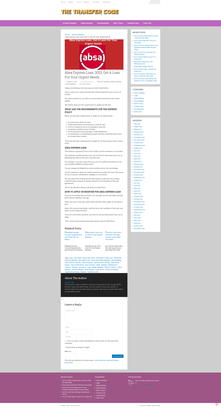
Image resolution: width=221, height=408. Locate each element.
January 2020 (138, 226)
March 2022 (138, 161)
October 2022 (138, 143)
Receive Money (77, 269)
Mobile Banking (87, 23)
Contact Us (71, 2)
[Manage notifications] (217, 404)
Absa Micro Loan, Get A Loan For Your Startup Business (93, 248)
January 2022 (138, 167)
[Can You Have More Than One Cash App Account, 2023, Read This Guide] (114, 237)
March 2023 (138, 129)
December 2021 (139, 169)
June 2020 (137, 218)
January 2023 (138, 134)
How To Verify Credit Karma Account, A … (147, 382)
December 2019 (139, 228)
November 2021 (139, 172)
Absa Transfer (90, 265)
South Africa (99, 269)
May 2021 (137, 188)
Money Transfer (110, 267)
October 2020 (138, 207)
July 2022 (137, 151)
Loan (89, 267)
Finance (75, 267)
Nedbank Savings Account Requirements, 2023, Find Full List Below (73, 248)
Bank (98, 265)
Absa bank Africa (89, 258)
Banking (104, 265)
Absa (71, 258)
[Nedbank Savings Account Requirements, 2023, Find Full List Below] (74, 237)
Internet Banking (70, 23)
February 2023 (138, 132)
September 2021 (139, 177)
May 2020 (137, 220)
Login (136, 95)
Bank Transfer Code (154, 405)
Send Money (89, 269)
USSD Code (147, 23)
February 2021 (138, 196)
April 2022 (137, 159)
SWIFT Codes (118, 23)
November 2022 (139, 140)
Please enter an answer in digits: (78, 347)
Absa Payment (87, 262)
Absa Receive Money (102, 262)
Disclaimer (87, 2)
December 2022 (139, 137)
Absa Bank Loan (84, 260)
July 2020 (137, 215)
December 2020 (139, 202)
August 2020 (138, 212)
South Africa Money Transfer (75, 272)
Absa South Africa (77, 265)
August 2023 (138, 126)
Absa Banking (116, 260)
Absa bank (77, 258)
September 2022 (139, 145)
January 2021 (138, 199)
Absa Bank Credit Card (104, 258)
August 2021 (138, 180)
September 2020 (139, 210)
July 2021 (137, 183)
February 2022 (138, 164)
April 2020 (137, 223)
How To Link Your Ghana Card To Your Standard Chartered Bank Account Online (146, 47)
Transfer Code (133, 23)
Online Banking (103, 23)
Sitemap (63, 2)
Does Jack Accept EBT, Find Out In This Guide (77, 385)
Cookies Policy (106, 2)
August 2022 (138, 148)
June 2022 (137, 153)
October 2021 (138, 175)
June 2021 (137, 185)
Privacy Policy (96, 2)
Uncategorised (139, 109)
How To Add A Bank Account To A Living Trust (77, 397)
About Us (78, 2)
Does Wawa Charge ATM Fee (143, 66)
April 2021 (137, 191)
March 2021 (137, 193)
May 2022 (137, 156)
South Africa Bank (111, 269)
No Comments (85, 84)
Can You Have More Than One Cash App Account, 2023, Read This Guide (114, 248)
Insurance (82, 267)
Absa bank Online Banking (100, 260)
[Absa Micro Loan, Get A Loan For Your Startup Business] (94, 237)
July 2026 (137, 124)
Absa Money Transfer (73, 262)
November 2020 (139, 204)
